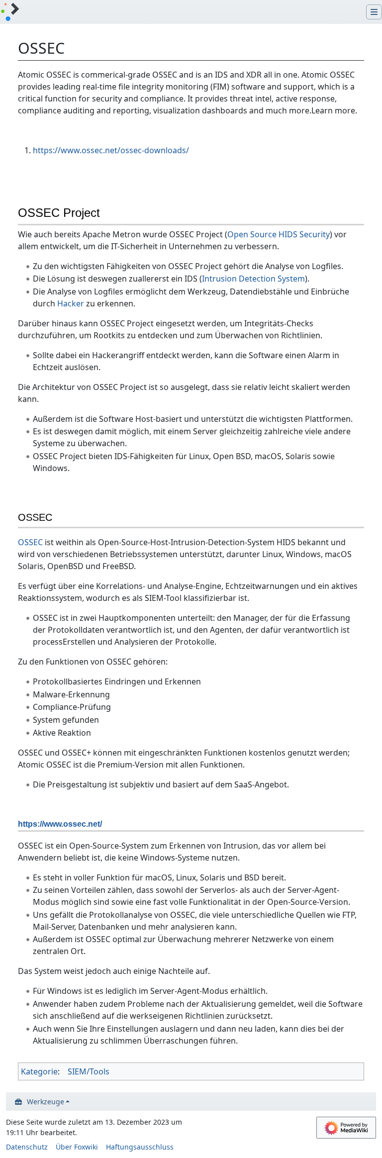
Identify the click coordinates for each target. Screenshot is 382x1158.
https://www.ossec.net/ (60, 824)
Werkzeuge (45, 1101)
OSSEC (30, 542)
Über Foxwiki (77, 1147)
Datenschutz (27, 1147)
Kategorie (39, 1071)
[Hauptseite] (10, 12)
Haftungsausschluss (140, 1147)
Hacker (70, 303)
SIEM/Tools (88, 1071)
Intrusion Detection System (253, 278)
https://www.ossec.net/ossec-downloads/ (111, 150)
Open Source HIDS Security (278, 234)
